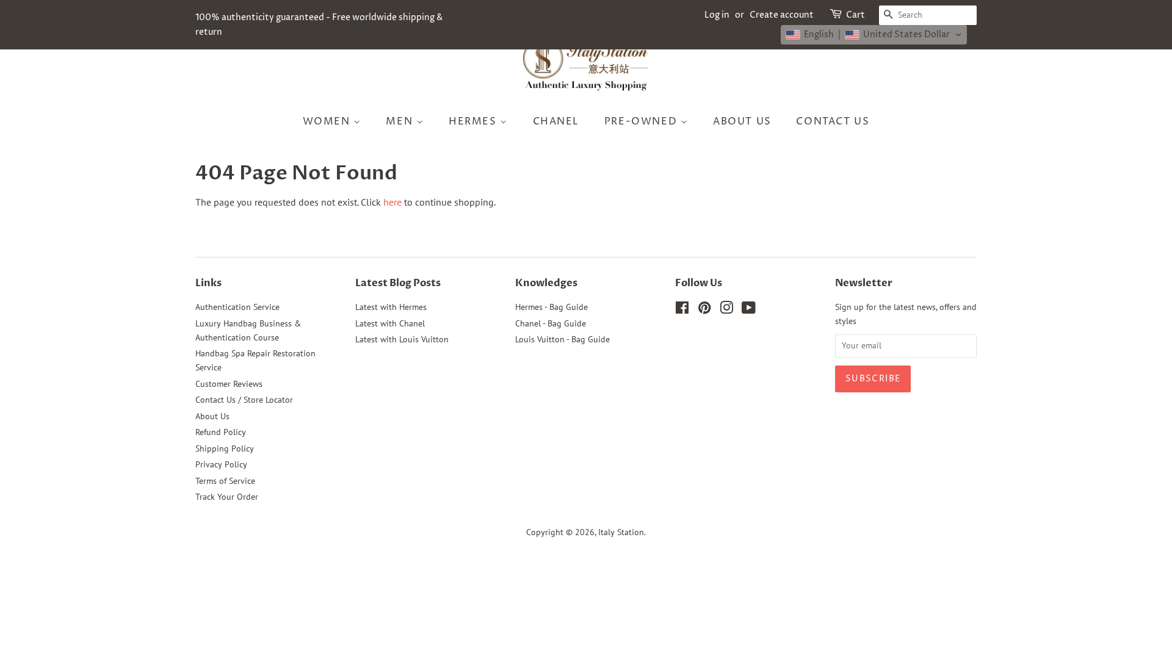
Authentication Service (237, 306)
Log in (716, 15)
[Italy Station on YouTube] (749, 309)
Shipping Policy (224, 448)
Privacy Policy (221, 464)
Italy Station (621, 532)
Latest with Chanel (390, 323)
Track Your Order (226, 496)
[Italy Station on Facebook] (682, 309)
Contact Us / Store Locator (244, 399)
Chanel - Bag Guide (550, 323)
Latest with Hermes (391, 306)
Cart (855, 15)
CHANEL (556, 121)
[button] (874, 35)
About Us (742, 121)
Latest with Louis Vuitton (402, 339)
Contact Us (832, 121)
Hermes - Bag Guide (551, 306)
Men (401, 121)
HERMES (474, 121)
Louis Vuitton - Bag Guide (562, 339)
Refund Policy (220, 432)
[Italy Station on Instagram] (726, 309)
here (392, 202)
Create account (782, 15)
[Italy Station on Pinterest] (704, 309)
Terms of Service (225, 480)
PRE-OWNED (642, 121)
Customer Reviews (228, 383)
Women (328, 121)
